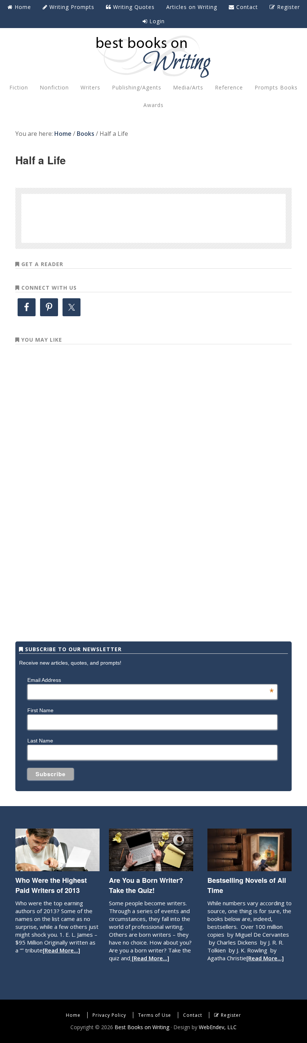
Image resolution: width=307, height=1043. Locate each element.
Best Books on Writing (153, 56)
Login (156, 21)
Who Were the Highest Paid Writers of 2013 (51, 885)
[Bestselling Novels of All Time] (249, 867)
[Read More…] (61, 950)
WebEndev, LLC (218, 1027)
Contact (192, 1015)
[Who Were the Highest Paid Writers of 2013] (57, 867)
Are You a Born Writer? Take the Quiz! (146, 885)
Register (231, 1015)
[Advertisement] (153, 217)
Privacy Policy (109, 1015)
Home (73, 1015)
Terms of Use (154, 1015)
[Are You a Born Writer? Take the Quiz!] (151, 867)
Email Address (150, 680)
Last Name (40, 741)
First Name (40, 710)
